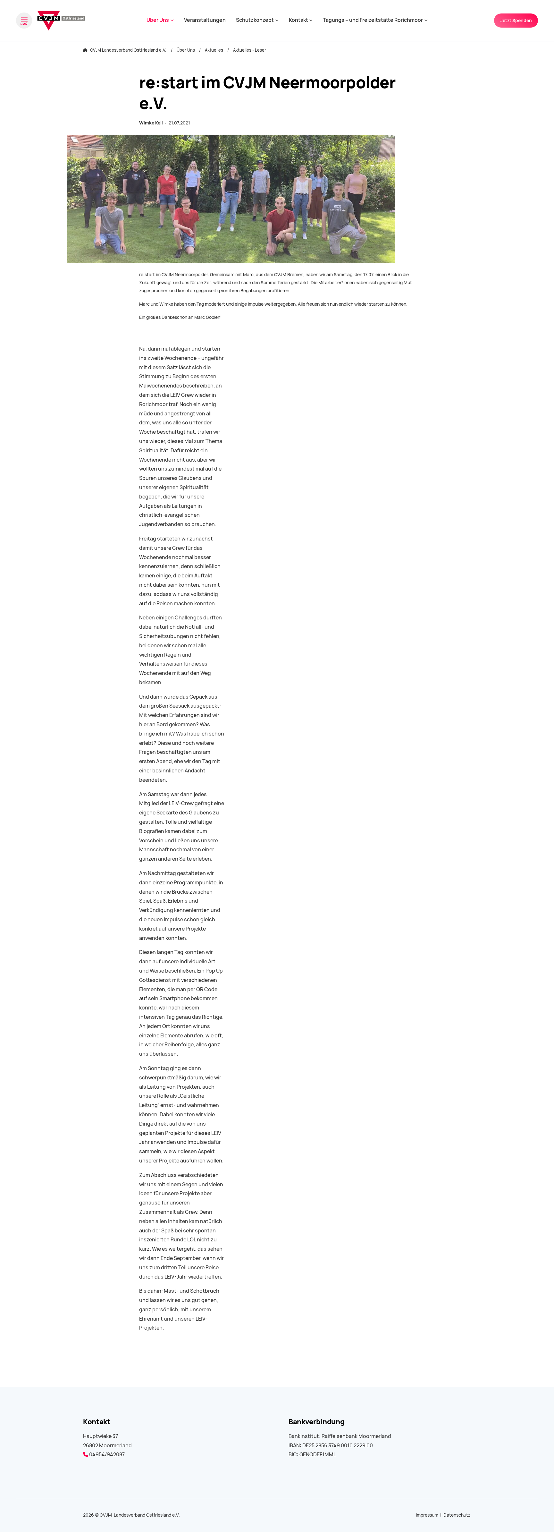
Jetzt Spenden (516, 20)
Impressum (427, 1515)
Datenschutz (456, 1515)
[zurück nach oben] (531, 1516)
